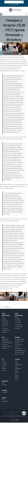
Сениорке (17, 319)
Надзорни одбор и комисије (6, 347)
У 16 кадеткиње (19, 326)
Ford (16, 379)
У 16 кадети (5, 328)
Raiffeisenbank (18, 364)
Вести (3, 317)
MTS (16, 361)
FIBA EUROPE (5, 401)
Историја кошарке (19, 339)
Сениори (4, 319)
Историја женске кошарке (19, 342)
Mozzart (17, 372)
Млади (3, 366)
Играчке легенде (19, 354)
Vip (16, 374)
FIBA (3, 399)
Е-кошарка (4, 392)
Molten (16, 378)
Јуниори (4, 368)
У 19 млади (4, 322)
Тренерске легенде (20, 352)
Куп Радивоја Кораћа (20, 350)
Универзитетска (6, 330)
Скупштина (5, 344)
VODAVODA (18, 368)
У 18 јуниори (5, 324)
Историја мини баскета (19, 345)
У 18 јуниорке (18, 324)
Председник (5, 339)
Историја (4, 332)
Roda (16, 366)
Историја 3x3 (18, 348)
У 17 (3, 326)
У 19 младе (18, 322)
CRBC (16, 370)
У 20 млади (4, 321)
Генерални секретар (7, 342)
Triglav (16, 363)
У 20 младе (18, 321)
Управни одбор (6, 341)
